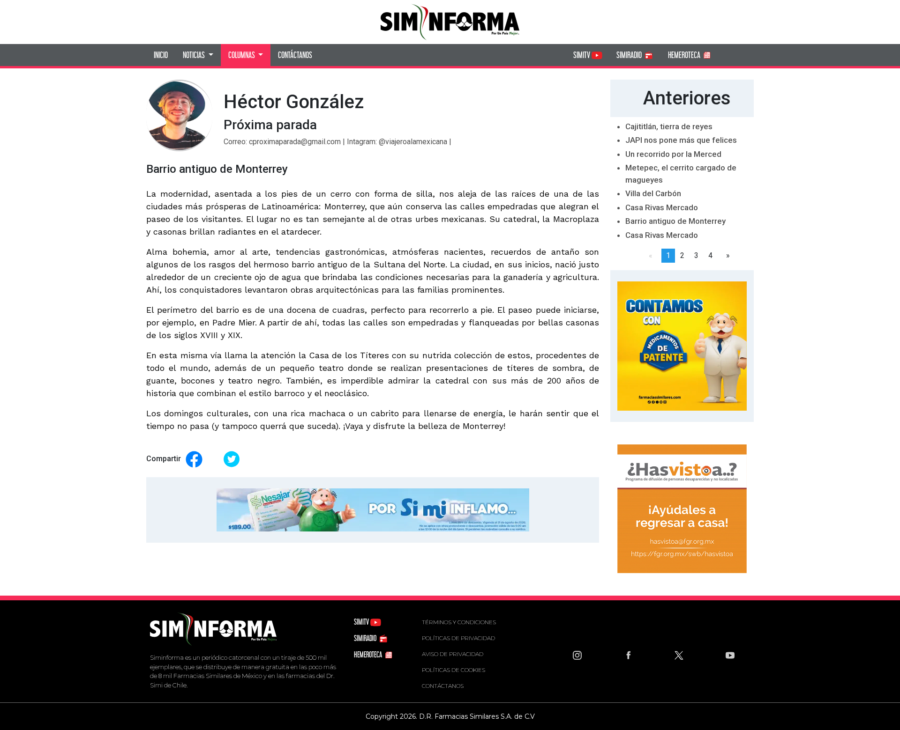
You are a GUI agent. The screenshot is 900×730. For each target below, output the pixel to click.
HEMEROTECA (685, 55)
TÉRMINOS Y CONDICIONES (459, 622)
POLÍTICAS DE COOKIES (453, 669)
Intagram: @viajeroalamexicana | (399, 141)
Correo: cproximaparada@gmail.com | (285, 141)
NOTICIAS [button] (194, 55)
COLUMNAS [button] (242, 55)
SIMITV (582, 55)
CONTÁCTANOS (295, 55)
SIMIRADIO (629, 55)
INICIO (161, 55)
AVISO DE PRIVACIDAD (452, 653)
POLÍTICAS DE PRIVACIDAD (458, 638)
